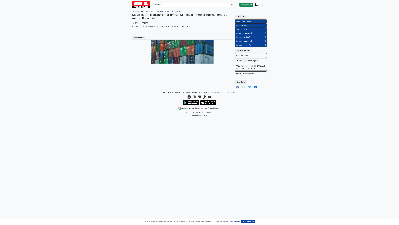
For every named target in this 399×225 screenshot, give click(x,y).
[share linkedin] (255, 87)
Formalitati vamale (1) (244, 33)
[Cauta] (232, 5)
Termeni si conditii (189, 92)
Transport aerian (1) (243, 37)
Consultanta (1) (242, 29)
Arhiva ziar (176, 92)
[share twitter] (249, 87)
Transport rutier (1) (243, 45)
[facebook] (189, 96)
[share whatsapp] (243, 87)
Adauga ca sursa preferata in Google (201, 108)
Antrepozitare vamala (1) (245, 21)
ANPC (233, 92)
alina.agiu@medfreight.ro (248, 61)
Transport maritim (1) (244, 41)
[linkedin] (199, 96)
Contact (226, 92)
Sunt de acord (248, 221)
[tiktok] (204, 96)
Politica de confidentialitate (209, 92)
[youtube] (210, 96)
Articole (166, 92)
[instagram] (194, 96)
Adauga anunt (246, 5)
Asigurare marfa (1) (243, 25)
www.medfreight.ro (246, 73)
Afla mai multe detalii (234, 221)
